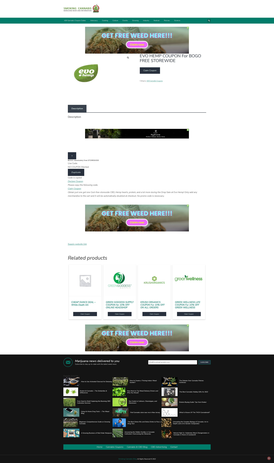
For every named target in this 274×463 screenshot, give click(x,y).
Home (99, 447)
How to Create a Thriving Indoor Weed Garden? (143, 381)
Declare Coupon (75, 181)
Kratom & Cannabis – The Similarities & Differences (93, 392)
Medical (156, 21)
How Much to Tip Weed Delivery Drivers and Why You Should (142, 392)
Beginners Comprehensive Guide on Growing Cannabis (94, 423)
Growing (135, 21)
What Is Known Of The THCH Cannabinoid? (194, 412)
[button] (128, 58)
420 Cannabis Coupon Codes (75, 21)
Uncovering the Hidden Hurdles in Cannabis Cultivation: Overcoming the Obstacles (140, 433)
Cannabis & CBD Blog (137, 447)
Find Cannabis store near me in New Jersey (145, 412)
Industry (146, 21)
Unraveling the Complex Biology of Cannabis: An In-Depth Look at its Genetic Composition (191, 423)
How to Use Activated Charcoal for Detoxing (96, 381)
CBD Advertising (159, 447)
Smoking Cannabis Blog (127, 459)
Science (177, 21)
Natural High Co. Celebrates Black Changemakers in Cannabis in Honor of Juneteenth (191, 434)
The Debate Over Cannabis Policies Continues (191, 381)
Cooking (105, 21)
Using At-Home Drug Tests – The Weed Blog (95, 412)
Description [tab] (77, 108)
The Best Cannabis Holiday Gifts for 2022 (193, 392)
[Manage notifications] (269, 458)
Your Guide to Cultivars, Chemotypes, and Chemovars (143, 402)
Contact (173, 447)
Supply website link (77, 244)
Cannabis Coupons (114, 447)
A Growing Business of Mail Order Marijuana (96, 433)
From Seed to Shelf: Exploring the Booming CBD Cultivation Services (93, 402)
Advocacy (94, 21)
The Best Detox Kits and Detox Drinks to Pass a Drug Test (144, 423)
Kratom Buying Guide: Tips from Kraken (192, 402)
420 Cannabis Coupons (155, 81)
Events (125, 21)
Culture (115, 21)
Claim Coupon (149, 70)
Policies (167, 21)
